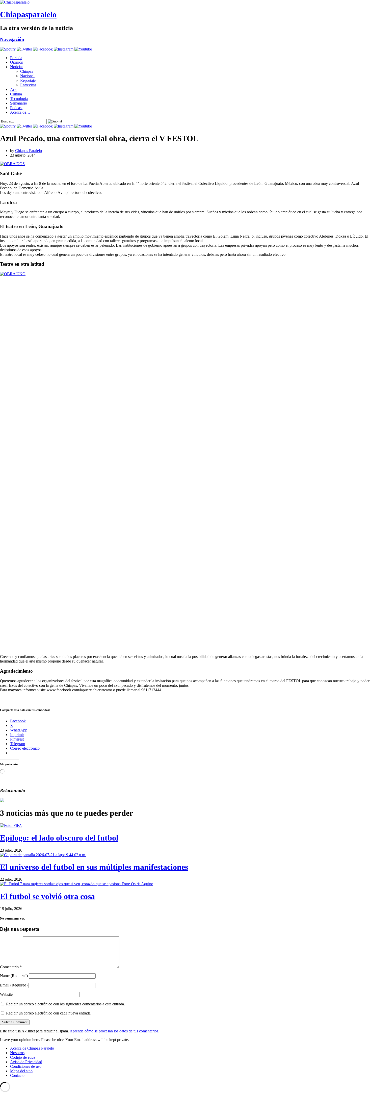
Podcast (16, 108)
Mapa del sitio (21, 1071)
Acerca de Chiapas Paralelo (32, 1048)
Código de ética (22, 1057)
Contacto (17, 1075)
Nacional (27, 76)
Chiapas (26, 71)
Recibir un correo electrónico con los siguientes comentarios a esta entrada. (65, 1004)
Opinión (16, 62)
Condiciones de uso (25, 1066)
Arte (13, 89)
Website (6, 994)
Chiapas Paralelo (28, 150)
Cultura (16, 94)
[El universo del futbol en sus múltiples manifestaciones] (43, 855)
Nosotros (17, 1053)
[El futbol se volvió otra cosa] (76, 884)
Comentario (11, 967)
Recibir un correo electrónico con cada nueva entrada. (49, 1013)
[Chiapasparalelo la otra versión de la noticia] (185, 2)
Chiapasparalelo (28, 14)
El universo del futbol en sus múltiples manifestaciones (94, 867)
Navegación (12, 39)
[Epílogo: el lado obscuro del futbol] (11, 825)
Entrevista (28, 85)
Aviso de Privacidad (26, 1062)
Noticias (16, 67)
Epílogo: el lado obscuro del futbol (59, 837)
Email (14, 985)
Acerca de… (20, 112)
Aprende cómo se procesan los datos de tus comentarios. (114, 1031)
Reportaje (28, 80)
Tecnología (19, 98)
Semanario (18, 103)
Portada (16, 58)
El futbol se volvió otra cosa (47, 896)
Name (14, 976)
